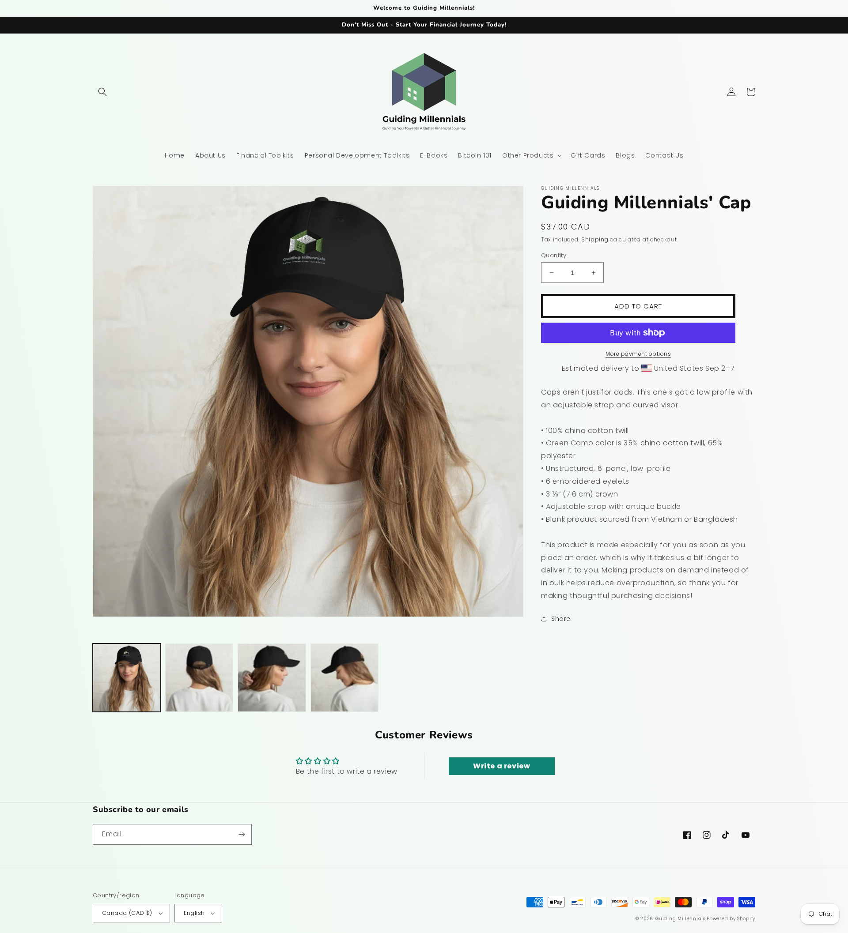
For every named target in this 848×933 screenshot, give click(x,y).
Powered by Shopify (731, 918)
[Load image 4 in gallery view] (344, 677)
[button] (102, 92)
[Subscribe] (241, 834)
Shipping (595, 239)
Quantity (553, 255)
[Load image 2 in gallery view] (199, 677)
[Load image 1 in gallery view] (127, 677)
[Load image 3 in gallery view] (272, 677)
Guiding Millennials (680, 918)
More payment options (638, 353)
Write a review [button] (501, 766)
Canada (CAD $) (127, 913)
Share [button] (561, 618)
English (194, 913)
